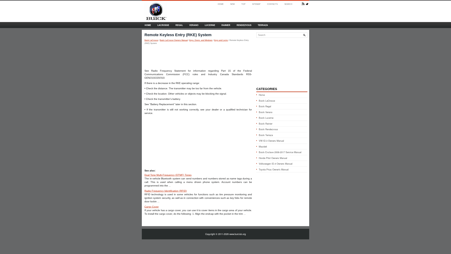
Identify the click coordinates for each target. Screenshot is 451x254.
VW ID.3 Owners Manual (271, 140)
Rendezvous (244, 25)
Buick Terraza (266, 135)
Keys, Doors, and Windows (200, 40)
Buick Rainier (265, 123)
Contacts (272, 4)
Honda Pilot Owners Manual (273, 158)
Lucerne (210, 25)
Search (288, 4)
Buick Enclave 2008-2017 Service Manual (280, 152)
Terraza (263, 25)
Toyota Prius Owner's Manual (274, 169)
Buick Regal (265, 106)
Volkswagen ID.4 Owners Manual (275, 163)
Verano (193, 25)
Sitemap (256, 4)
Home (221, 4)
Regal (179, 25)
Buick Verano (265, 112)
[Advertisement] (198, 56)
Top (243, 4)
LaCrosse (163, 25)
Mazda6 (263, 146)
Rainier (225, 25)
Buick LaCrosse (151, 40)
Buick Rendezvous (268, 129)
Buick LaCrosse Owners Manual (174, 40)
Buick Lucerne (266, 117)
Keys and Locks (221, 40)
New (232, 4)
